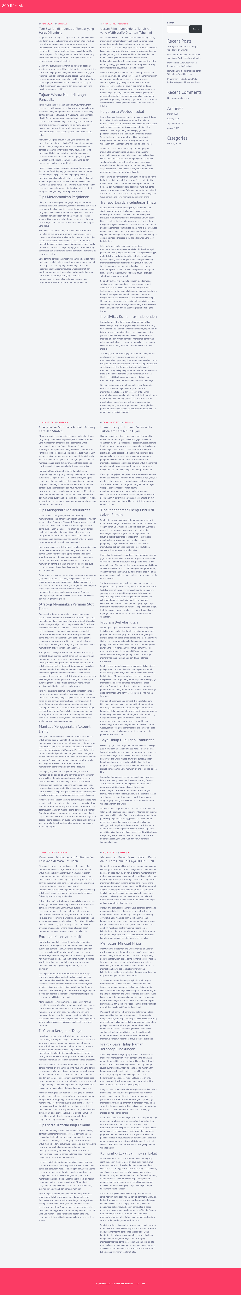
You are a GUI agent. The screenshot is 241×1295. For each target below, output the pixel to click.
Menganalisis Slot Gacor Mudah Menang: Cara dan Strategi (67, 429)
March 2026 (173, 113)
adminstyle (62, 24)
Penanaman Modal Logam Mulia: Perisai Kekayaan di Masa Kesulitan (67, 859)
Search (170, 22)
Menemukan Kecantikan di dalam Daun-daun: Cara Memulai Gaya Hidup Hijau (128, 859)
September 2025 (175, 123)
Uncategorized (174, 143)
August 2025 (173, 128)
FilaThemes (140, 1284)
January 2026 (173, 118)
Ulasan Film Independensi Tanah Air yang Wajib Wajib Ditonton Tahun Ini (126, 31)
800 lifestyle (13, 5)
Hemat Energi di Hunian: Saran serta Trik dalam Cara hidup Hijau (126, 429)
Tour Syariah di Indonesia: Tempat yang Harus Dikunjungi (66, 31)
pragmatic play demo (85, 794)
